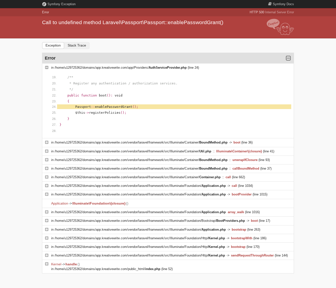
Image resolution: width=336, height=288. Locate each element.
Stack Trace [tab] (77, 45)
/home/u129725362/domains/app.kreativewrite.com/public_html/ (107, 269)
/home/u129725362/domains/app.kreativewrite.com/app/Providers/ (121, 67)
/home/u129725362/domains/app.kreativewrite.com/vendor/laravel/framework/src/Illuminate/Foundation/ (140, 186)
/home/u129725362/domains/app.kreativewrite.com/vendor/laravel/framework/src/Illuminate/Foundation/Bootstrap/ (150, 221)
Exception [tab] (53, 45)
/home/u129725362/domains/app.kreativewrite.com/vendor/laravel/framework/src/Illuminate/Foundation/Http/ (140, 238)
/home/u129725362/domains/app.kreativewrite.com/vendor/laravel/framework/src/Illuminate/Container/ (141, 142)
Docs (283, 4)
